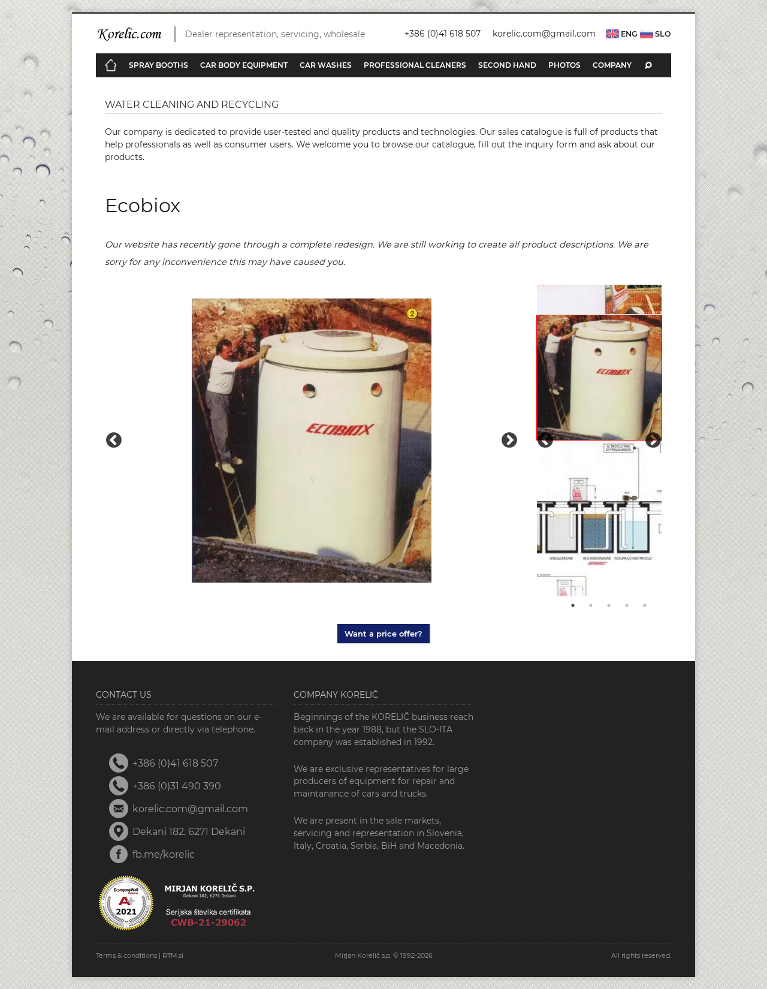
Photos (564, 65)
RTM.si (172, 955)
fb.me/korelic (163, 854)
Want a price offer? (383, 633)
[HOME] (111, 65)
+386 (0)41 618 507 (442, 33)
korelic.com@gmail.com (544, 33)
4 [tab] (627, 605)
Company (612, 65)
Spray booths (158, 65)
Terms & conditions (126, 955)
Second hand (507, 65)
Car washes (326, 65)
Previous (114, 441)
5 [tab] (645, 605)
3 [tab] (609, 605)
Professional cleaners (415, 65)
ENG (628, 33)
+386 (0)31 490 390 (176, 786)
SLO (662, 33)
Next (509, 441)
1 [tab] (573, 605)
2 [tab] (591, 605)
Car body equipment (244, 65)
